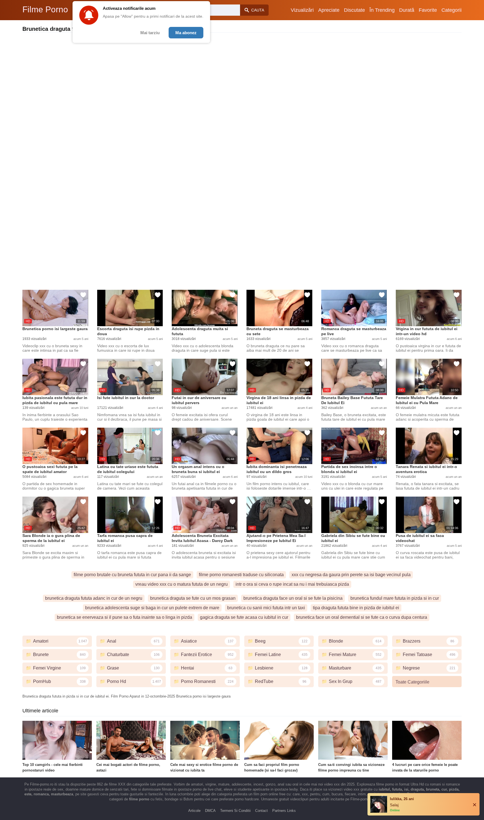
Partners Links (284, 811)
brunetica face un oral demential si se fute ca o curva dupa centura (361, 617)
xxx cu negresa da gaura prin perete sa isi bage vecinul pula (351, 574)
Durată (406, 10)
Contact (261, 811)
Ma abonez (186, 32)
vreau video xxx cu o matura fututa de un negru (181, 584)
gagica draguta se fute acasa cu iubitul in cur (244, 617)
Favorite (428, 10)
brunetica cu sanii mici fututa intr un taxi (266, 607)
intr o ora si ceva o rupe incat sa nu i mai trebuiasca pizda (292, 584)
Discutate (354, 10)
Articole (194, 811)
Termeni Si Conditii (235, 811)
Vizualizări (302, 10)
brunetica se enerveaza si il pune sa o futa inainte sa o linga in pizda (124, 617)
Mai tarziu (150, 32)
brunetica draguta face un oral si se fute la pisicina (293, 598)
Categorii (451, 10)
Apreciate (328, 10)
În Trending (382, 10)
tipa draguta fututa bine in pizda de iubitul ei (356, 607)
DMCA (210, 811)
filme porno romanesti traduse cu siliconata (241, 574)
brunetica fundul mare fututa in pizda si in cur (394, 598)
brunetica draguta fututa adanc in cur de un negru (93, 598)
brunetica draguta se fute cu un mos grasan (193, 598)
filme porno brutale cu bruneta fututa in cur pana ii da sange (132, 574)
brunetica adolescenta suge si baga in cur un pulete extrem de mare (152, 607)
